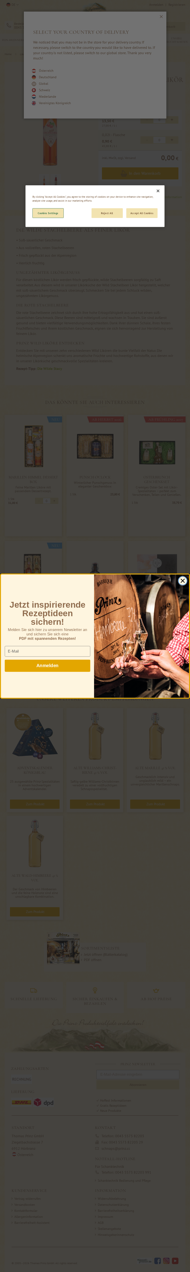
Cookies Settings (48, 213)
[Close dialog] (182, 580)
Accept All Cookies (141, 213)
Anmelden (47, 665)
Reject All (107, 213)
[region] (95, 206)
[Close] (158, 191)
